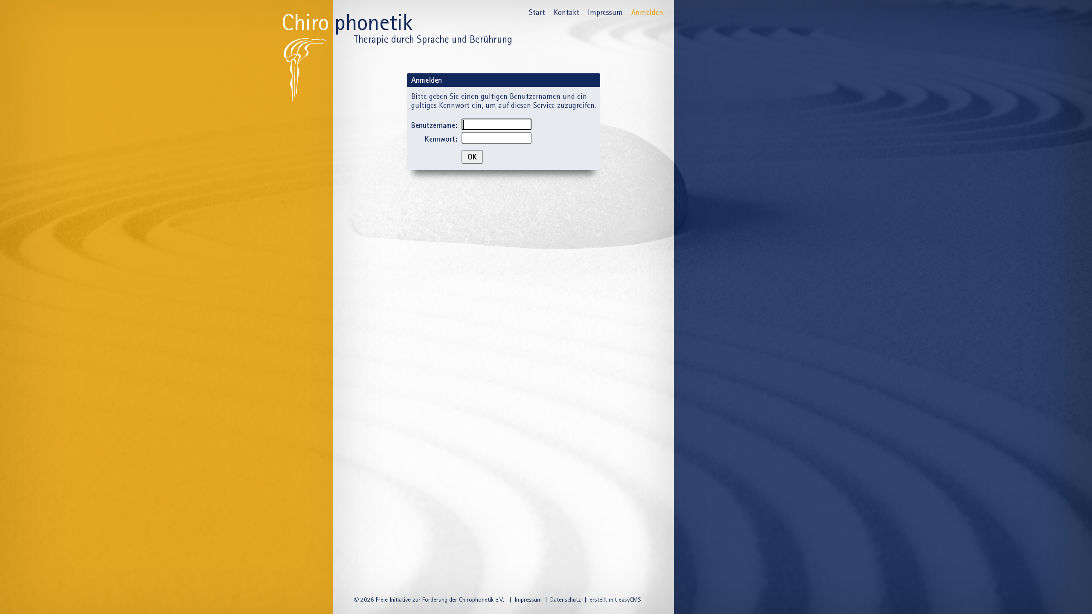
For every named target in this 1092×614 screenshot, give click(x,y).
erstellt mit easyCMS (616, 599)
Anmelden (647, 12)
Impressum (605, 12)
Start (537, 12)
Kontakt (566, 12)
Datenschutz (565, 599)
